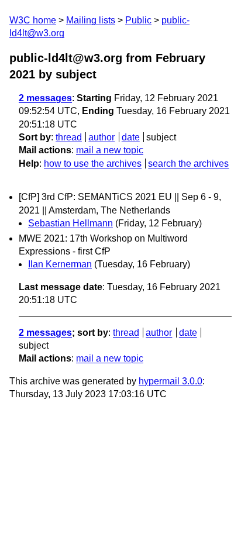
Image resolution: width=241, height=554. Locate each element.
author (101, 137)
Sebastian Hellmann (70, 223)
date (131, 137)
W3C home (32, 20)
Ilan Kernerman (60, 264)
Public (138, 20)
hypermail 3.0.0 (170, 381)
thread (69, 137)
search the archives (188, 163)
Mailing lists (90, 20)
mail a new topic (109, 150)
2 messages (45, 98)
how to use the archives (93, 163)
